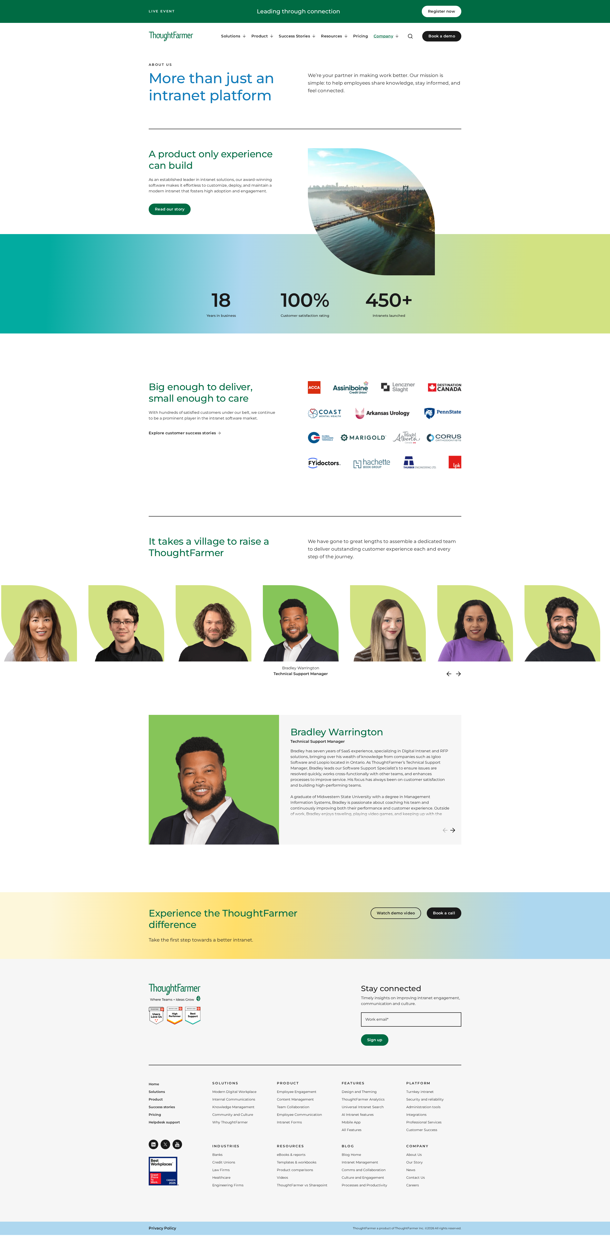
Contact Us (415, 1177)
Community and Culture (232, 1114)
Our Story (414, 1162)
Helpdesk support (164, 1122)
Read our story (169, 209)
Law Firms (221, 1170)
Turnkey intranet (420, 1092)
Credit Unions (223, 1162)
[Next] (458, 674)
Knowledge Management (233, 1107)
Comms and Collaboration (364, 1170)
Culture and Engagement (363, 1177)
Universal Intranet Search (363, 1107)
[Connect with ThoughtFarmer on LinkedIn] (153, 1144)
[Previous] (449, 674)
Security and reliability (425, 1099)
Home (154, 1084)
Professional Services (424, 1122)
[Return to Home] (171, 36)
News (410, 1170)
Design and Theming (359, 1092)
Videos (282, 1177)
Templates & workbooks (296, 1162)
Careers (412, 1185)
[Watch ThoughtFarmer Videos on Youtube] (177, 1144)
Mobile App (351, 1122)
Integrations (416, 1114)
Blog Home (351, 1155)
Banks (217, 1155)
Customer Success (421, 1130)
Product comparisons (295, 1170)
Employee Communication (299, 1114)
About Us (414, 1155)
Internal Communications (233, 1099)
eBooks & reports (291, 1155)
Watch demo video (396, 913)
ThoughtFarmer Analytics (363, 1099)
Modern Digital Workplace (234, 1092)
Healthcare (221, 1177)
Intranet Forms (289, 1122)
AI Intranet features (358, 1114)
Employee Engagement (296, 1092)
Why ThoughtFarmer (230, 1122)
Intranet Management (360, 1162)
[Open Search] (410, 36)
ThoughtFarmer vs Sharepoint (302, 1185)
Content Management (295, 1099)
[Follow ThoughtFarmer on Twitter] (165, 1144)
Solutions (157, 1092)
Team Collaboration (293, 1107)
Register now (441, 11)
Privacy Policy (162, 1228)
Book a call (444, 913)
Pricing (360, 36)
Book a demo (441, 36)
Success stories (162, 1107)
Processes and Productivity (364, 1185)
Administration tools (423, 1107)
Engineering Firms (228, 1185)
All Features (351, 1130)
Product (156, 1099)
